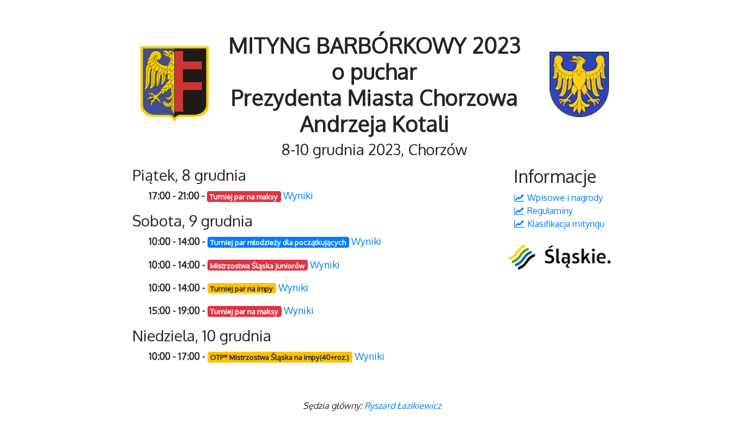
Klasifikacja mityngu (565, 223)
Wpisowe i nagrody (564, 197)
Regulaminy (549, 210)
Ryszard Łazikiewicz (402, 405)
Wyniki (298, 195)
